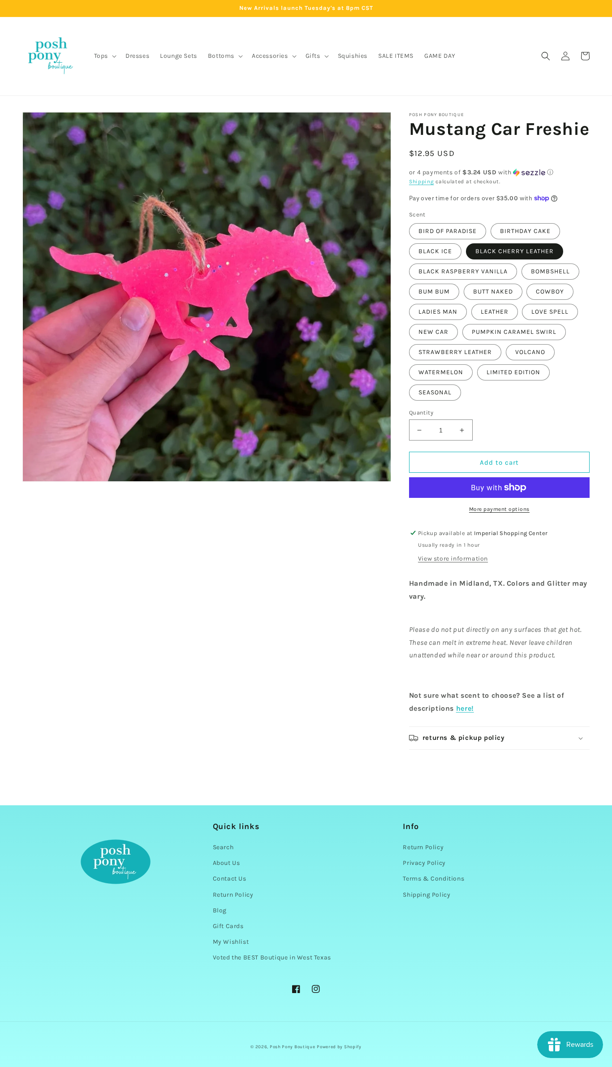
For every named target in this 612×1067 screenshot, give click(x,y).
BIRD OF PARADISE (447, 231)
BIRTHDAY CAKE (525, 231)
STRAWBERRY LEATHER (455, 352)
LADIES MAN (437, 311)
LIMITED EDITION (513, 372)
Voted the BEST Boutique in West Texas (272, 957)
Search (223, 847)
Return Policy (233, 895)
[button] (104, 56)
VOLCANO (530, 352)
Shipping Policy (426, 895)
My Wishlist (231, 942)
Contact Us (229, 878)
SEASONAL (435, 392)
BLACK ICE (435, 251)
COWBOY (550, 291)
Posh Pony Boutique (292, 1047)
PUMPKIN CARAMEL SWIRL (514, 332)
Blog (220, 910)
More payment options (499, 509)
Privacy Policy (424, 863)
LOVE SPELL (550, 311)
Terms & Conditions (433, 878)
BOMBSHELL (550, 271)
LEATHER (495, 311)
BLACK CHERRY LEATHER (514, 251)
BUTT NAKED (493, 291)
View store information (453, 558)
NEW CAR (433, 332)
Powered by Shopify (339, 1047)
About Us (226, 863)
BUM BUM (434, 291)
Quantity (421, 412)
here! (465, 708)
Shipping (421, 181)
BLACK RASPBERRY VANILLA (463, 271)
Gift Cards (228, 926)
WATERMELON (440, 372)
